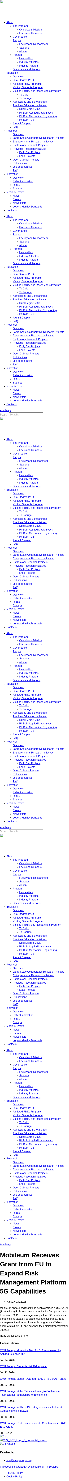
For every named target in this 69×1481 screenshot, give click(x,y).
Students (24, 47)
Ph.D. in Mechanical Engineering (38, 116)
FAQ (15, 127)
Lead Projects (27, 156)
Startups (17, 188)
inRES (16, 184)
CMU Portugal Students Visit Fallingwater (23, 1366)
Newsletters (19, 203)
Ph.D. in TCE (26, 119)
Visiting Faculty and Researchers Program (37, 91)
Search (4, 414)
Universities (26, 58)
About (9, 22)
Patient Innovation (23, 181)
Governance (20, 36)
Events (17, 199)
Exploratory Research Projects (30, 145)
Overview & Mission (30, 29)
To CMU (24, 94)
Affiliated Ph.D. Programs (27, 83)
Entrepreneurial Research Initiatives (33, 141)
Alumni (23, 51)
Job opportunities (22, 166)
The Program (20, 26)
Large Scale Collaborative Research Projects (38, 137)
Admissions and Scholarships (30, 101)
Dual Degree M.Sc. (30, 109)
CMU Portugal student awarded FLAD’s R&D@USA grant (33, 1378)
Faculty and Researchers (33, 44)
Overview (18, 76)
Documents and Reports (26, 69)
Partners (17, 54)
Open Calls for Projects (26, 159)
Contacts (11, 210)
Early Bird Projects (29, 152)
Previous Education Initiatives (30, 105)
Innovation (12, 174)
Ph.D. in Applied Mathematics (36, 112)
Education (12, 72)
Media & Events (15, 192)
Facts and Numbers (30, 33)
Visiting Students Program (28, 87)
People (17, 40)
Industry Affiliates (29, 62)
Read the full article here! (14, 1335)
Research (11, 130)
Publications (20, 163)
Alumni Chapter (22, 123)
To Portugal (25, 98)
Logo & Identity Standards (27, 206)
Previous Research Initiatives (29, 148)
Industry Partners (29, 65)
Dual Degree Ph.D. (23, 80)
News (16, 195)
